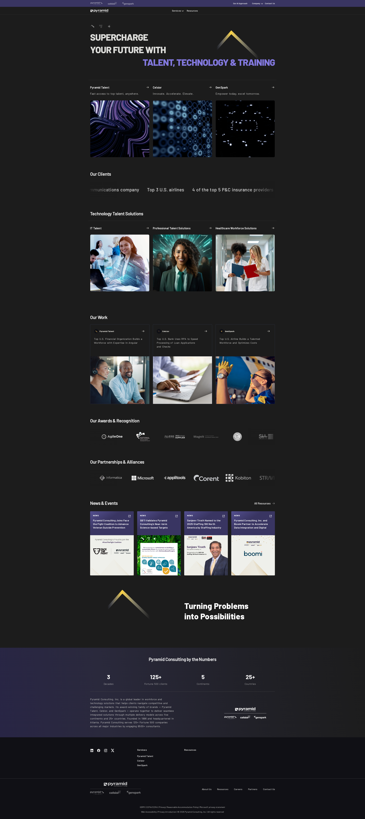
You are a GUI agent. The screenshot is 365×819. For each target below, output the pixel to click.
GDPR (142, 807)
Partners (252, 789)
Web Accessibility (149, 812)
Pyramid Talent (145, 756)
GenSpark (142, 765)
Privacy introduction (167, 812)
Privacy (162, 807)
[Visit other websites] (97, 792)
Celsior (141, 760)
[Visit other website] (96, 3)
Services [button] (176, 10)
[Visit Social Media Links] (92, 750)
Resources (192, 10)
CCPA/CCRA (152, 807)
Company (256, 3)
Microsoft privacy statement (212, 807)
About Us (206, 789)
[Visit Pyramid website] (99, 11)
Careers (238, 789)
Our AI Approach (240, 3)
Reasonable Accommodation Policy (182, 807)
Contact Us (270, 3)
